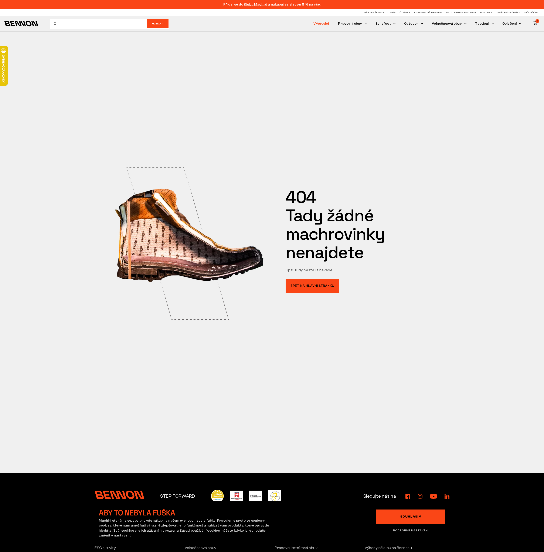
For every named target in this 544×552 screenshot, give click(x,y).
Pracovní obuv (350, 23)
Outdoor (411, 23)
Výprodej (321, 23)
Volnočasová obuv (447, 23)
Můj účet (531, 12)
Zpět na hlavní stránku (312, 286)
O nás (392, 12)
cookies (105, 525)
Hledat (157, 23)
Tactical (482, 23)
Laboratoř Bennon (428, 12)
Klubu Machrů (255, 4)
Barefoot (383, 23)
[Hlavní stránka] (21, 23)
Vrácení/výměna (509, 12)
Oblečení (509, 23)
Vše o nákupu (374, 12)
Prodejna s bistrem (461, 12)
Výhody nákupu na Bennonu (388, 548)
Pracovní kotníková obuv (296, 548)
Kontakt (486, 12)
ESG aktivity (105, 548)
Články (405, 12)
